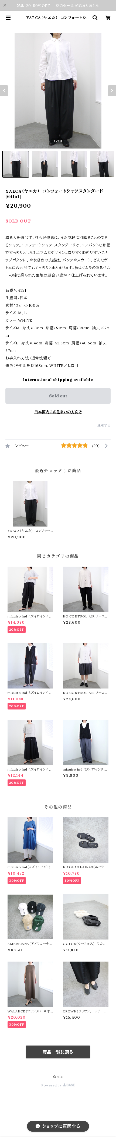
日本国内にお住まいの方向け (58, 411)
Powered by (52, 1085)
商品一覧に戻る (58, 1052)
